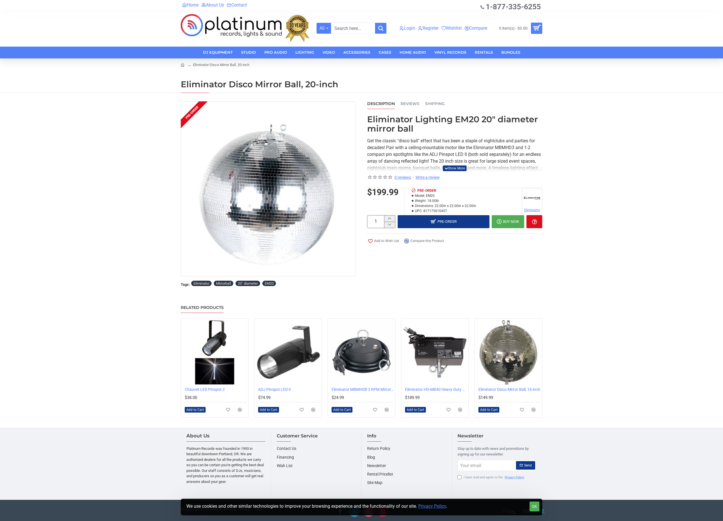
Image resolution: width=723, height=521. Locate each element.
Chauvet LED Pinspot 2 (205, 389)
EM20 (269, 283)
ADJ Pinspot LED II (274, 389)
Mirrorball (223, 283)
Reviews (409, 103)
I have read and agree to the (493, 477)
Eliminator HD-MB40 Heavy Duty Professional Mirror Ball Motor (436, 389)
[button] (455, 168)
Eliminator (201, 283)
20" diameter (248, 283)
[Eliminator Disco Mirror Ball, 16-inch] (508, 352)
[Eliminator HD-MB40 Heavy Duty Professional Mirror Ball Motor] (435, 352)
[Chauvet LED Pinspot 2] (214, 352)
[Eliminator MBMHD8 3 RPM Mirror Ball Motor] (361, 352)
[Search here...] (380, 28)
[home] (182, 64)
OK (534, 506)
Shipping (435, 103)
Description (381, 103)
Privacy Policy (432, 506)
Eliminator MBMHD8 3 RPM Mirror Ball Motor (363, 389)
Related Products (202, 307)
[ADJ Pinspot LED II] (288, 352)
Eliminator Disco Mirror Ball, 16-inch (509, 389)
